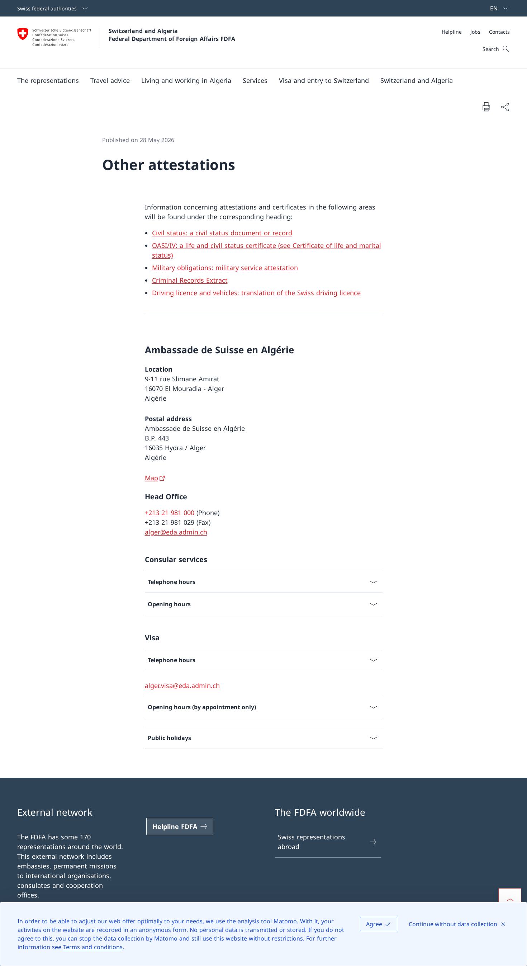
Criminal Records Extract (190, 280)
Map (151, 477)
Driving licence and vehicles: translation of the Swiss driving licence (256, 292)
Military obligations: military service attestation (225, 267)
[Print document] (486, 106)
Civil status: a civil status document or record (222, 232)
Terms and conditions (93, 947)
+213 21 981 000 (169, 512)
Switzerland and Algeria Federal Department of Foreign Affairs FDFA (172, 35)
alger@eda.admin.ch (176, 532)
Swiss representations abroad (311, 842)
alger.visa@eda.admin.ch (182, 685)
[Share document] (504, 107)
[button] (48, 80)
